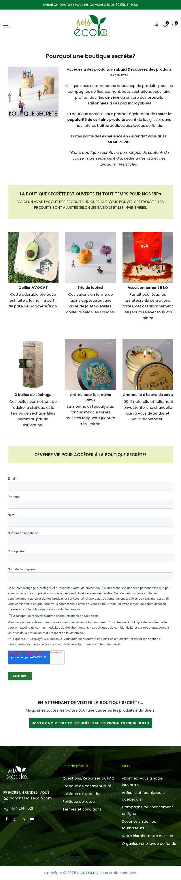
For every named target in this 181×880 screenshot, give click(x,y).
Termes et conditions (82, 809)
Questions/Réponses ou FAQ (88, 778)
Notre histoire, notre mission (147, 835)
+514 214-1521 (21, 808)
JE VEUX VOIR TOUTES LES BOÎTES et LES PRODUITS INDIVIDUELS (90, 723)
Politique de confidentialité (86, 786)
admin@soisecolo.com (31, 798)
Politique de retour (79, 801)
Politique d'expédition (82, 793)
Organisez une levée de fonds (149, 843)
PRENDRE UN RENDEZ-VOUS (26, 792)
